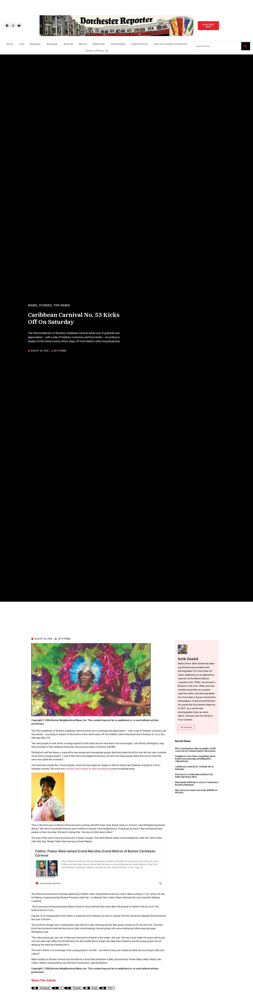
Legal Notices (139, 43)
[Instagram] (13, 25)
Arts (21, 43)
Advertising (118, 43)
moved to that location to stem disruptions (87, 768)
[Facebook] (7, 25)
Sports (83, 43)
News (9, 43)
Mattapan (52, 43)
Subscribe (99, 43)
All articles (186, 727)
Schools (68, 43)
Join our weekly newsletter (170, 43)
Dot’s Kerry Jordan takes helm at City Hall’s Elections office (194, 775)
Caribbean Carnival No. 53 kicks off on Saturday (194, 767)
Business (35, 43)
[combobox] (217, 46)
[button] (41, 988)
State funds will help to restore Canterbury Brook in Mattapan (196, 783)
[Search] (245, 46)
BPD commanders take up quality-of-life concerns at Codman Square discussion (195, 749)
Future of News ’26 (97, 50)
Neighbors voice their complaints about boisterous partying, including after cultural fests (195, 759)
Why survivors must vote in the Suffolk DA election (196, 791)
